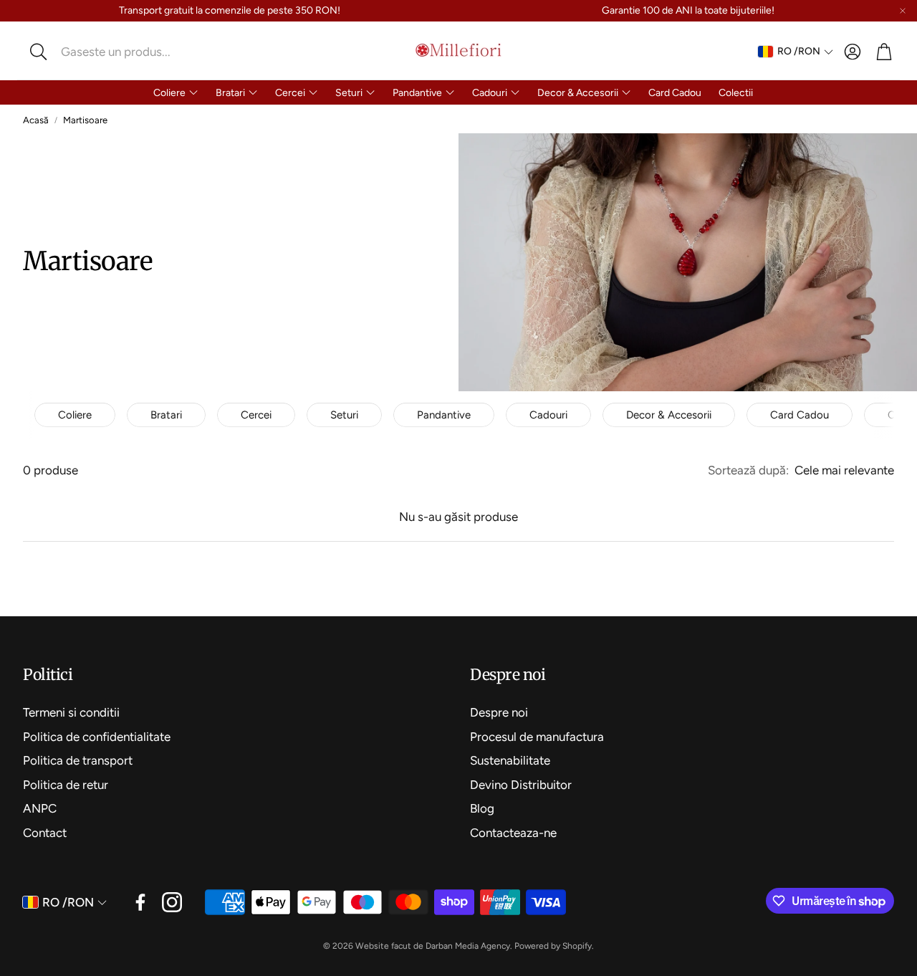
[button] (118, 51)
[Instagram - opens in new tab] (172, 902)
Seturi (344, 414)
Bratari (166, 414)
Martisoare (85, 120)
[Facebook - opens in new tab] (140, 902)
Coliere (75, 414)
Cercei (256, 414)
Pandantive (444, 414)
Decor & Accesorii (668, 414)
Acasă (36, 120)
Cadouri (548, 414)
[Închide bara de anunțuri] (902, 10)
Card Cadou (799, 414)
